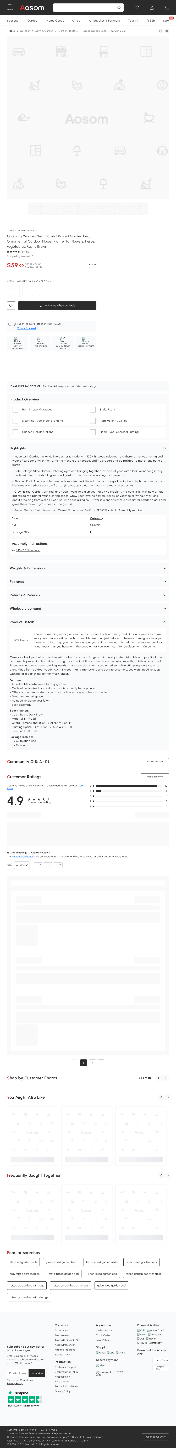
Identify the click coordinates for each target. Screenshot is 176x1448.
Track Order (103, 1335)
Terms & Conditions (66, 1386)
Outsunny (96, 518)
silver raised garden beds (141, 1262)
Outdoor (33, 20)
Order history (104, 1330)
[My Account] (152, 8)
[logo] (32, 7)
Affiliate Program (65, 1349)
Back (12, 31)
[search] (119, 7)
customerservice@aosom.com (54, 1433)
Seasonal (13, 20)
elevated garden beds (23, 1262)
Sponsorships (62, 1354)
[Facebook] (10, 1338)
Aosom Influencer (65, 1344)
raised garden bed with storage (29, 1297)
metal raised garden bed (63, 1273)
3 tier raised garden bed (102, 1273)
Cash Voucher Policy (66, 1371)
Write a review (155, 776)
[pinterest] (32, 1338)
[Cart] (167, 7)
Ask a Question (155, 761)
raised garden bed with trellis (143, 1273)
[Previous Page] (74, 1062)
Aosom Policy (62, 1376)
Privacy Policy (15, 1383)
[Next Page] (101, 1062)
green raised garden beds (61, 1262)
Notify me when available (59, 305)
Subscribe (37, 1373)
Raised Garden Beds (94, 30)
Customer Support (65, 1367)
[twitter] (40, 1338)
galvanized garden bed (111, 1285)
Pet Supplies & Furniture (104, 20)
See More (145, 1077)
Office (76, 20)
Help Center (62, 1381)
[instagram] (17, 1338)
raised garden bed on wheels (70, 1285)
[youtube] (25, 1338)
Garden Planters (68, 30)
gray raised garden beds (25, 1273)
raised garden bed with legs (27, 1285)
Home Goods (55, 20)
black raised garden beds (101, 1262)
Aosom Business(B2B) (67, 1340)
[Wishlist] (137, 7)
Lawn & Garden (44, 30)
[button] (88, 448)
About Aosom (62, 1330)
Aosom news (62, 1335)
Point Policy (102, 1340)
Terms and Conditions (20, 1380)
